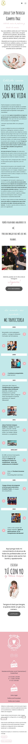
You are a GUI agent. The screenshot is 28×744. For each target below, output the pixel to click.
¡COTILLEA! (14, 614)
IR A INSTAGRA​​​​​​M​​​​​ (14, 289)
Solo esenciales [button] (6, 741)
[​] (12, 655)
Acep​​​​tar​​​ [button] (4, 737)
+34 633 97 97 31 (14, 682)
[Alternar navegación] (25, 3)
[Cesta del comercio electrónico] (21, 3)
